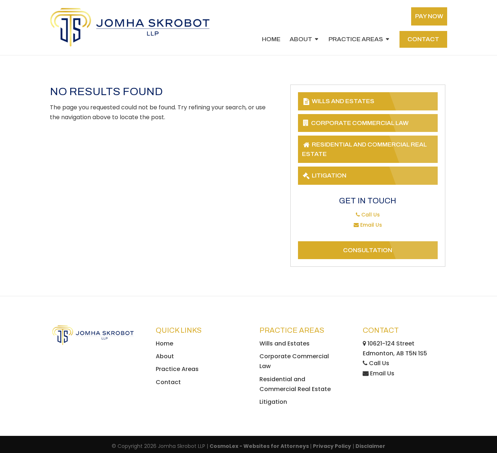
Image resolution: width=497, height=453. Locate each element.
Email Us (370, 225)
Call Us (370, 214)
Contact (423, 39)
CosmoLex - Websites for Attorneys (260, 446)
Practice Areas (356, 40)
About (301, 40)
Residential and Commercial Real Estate (364, 149)
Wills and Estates (342, 101)
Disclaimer (370, 446)
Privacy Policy (332, 446)
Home (271, 40)
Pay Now (429, 16)
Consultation (367, 250)
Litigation (328, 175)
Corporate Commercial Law (359, 123)
